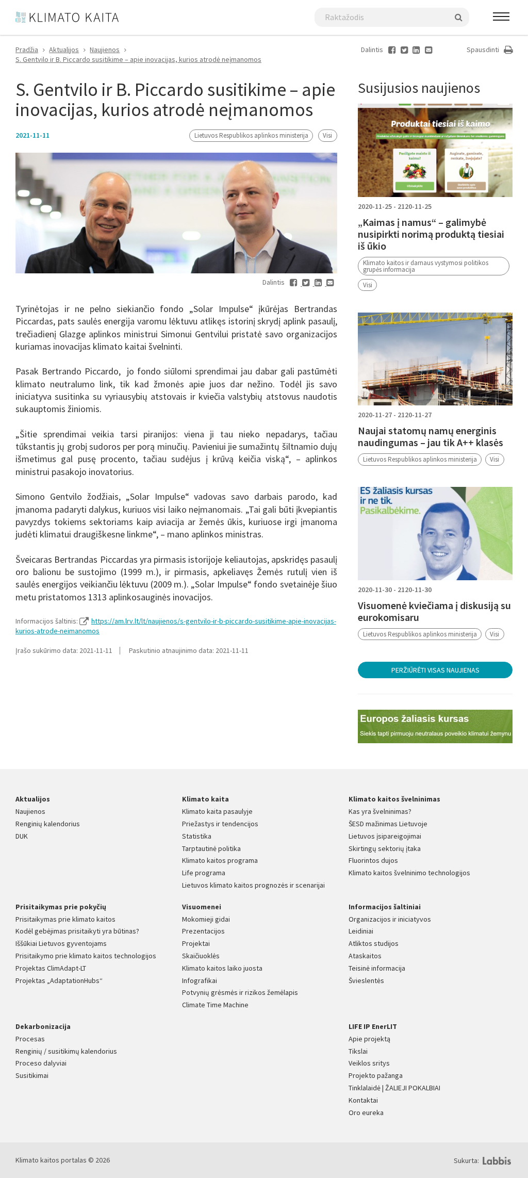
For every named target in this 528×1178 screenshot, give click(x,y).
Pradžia (26, 49)
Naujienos (105, 49)
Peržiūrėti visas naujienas (435, 670)
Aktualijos (64, 49)
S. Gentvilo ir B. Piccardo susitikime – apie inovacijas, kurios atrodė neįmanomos (138, 59)
